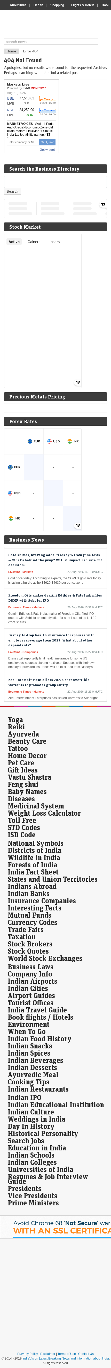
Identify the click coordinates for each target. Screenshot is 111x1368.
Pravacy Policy (27, 1354)
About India (18, 5)
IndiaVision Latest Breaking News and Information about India (65, 1358)
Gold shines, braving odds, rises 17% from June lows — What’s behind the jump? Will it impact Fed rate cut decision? (55, 556)
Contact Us (86, 1354)
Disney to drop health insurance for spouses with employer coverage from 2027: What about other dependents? (51, 636)
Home (11, 51)
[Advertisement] (55, 1295)
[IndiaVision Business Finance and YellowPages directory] (57, 25)
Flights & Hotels (82, 5)
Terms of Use (67, 1354)
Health (38, 5)
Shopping (57, 5)
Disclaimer (47, 1354)
